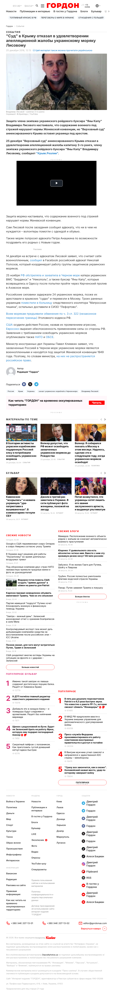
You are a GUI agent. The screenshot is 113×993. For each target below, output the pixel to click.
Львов (60, 807)
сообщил (36, 260)
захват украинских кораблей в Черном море (58, 391)
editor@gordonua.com (95, 923)
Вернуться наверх (91, 928)
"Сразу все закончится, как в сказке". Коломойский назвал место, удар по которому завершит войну (85, 770)
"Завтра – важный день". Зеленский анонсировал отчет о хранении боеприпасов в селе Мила (30, 619)
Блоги (84, 11)
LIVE (33, 834)
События (20, 26)
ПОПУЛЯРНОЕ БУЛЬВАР (21, 674)
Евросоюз (12, 328)
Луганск (61, 842)
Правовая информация (13, 893)
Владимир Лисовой (90, 391)
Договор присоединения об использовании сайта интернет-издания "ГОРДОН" (43, 910)
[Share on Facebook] (24, 384)
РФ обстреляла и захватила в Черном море (50, 275)
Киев (59, 801)
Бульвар (96, 11)
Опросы (35, 857)
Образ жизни (13, 842)
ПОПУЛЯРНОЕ (67, 691)
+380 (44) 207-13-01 (22, 923)
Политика (95, 466)
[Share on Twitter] (30, 384)
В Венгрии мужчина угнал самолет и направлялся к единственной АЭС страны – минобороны (84, 755)
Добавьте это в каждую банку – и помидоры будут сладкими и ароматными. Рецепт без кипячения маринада (31, 712)
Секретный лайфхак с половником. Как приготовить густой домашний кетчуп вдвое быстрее (31, 747)
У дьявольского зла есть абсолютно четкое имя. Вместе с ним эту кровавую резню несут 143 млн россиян (81, 553)
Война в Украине (15, 801)
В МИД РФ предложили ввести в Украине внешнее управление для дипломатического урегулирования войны (83, 720)
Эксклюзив (37, 840)
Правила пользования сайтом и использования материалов (43, 883)
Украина (30, 391)
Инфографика (13, 854)
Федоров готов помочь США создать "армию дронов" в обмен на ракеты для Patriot (34, 582)
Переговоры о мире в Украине (57, 17)
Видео (34, 851)
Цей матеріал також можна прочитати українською (64, 50)
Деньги (10, 813)
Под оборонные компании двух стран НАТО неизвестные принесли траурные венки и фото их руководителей (30, 569)
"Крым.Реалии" (47, 153)
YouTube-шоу (38, 863)
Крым (20, 391)
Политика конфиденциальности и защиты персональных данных (42, 895)
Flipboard (92, 871)
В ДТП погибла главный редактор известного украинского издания (31, 698)
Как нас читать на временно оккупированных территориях (16, 905)
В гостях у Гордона (65, 11)
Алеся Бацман (95, 856)
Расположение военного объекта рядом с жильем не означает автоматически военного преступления (82, 539)
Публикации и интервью (35, 11)
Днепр (60, 831)
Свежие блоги (68, 531)
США (9, 324)
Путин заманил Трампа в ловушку (81, 587)
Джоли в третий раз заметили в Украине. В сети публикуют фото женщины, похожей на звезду (55, 503)
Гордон (9, 26)
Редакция (11, 879)
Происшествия (14, 848)
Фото (34, 846)
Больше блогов (82, 596)
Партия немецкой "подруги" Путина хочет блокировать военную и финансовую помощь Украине (29, 606)
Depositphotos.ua (50, 955)
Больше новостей (30, 667)
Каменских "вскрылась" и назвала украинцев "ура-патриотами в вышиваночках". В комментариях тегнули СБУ (20, 506)
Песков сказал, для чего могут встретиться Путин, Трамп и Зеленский (30, 646)
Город (59, 796)
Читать (97, 402)
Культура (11, 831)
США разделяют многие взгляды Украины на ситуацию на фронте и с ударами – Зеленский (30, 658)
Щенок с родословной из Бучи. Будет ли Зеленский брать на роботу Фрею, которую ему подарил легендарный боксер (33, 730)
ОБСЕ (49, 337)
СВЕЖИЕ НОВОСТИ (18, 535)
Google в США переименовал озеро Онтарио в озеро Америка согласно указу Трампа (30, 545)
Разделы (35, 796)
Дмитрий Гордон (92, 803)
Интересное (12, 860)
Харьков (61, 825)
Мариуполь (63, 836)
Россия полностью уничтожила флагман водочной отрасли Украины (79, 577)
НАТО (39, 337)
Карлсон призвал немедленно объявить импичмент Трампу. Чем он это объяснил (29, 594)
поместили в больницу (36, 302)
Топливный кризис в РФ (23, 17)
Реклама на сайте (16, 885)
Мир (8, 819)
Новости (11, 11)
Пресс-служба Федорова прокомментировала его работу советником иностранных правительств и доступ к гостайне (83, 738)
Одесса (60, 813)
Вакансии (11, 873)
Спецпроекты (39, 869)
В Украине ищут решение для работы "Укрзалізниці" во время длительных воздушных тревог (26, 557)
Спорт (9, 825)
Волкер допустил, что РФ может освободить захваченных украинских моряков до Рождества (56, 449)
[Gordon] (63, 6)
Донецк (61, 819)
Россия (11, 391)
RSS (88, 877)
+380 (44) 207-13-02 (58, 923)
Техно (9, 836)
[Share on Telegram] (36, 384)
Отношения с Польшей (90, 17)
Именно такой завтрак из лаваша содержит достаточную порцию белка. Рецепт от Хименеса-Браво (33, 684)
